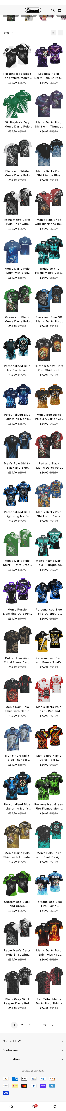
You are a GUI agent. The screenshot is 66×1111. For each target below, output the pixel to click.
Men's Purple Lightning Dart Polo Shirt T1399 (17, 612)
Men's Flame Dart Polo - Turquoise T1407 (49, 563)
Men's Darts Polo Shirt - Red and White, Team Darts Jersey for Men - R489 (49, 709)
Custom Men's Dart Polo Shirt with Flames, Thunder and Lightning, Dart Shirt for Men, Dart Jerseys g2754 (49, 368)
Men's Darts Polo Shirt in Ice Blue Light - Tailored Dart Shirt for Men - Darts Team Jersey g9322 (48, 173)
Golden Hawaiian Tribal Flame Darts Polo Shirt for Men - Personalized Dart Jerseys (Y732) (17, 660)
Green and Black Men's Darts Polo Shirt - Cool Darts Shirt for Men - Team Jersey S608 (17, 319)
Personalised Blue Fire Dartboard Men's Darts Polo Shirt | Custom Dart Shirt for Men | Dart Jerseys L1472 (48, 612)
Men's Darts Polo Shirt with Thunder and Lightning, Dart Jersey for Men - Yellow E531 (17, 855)
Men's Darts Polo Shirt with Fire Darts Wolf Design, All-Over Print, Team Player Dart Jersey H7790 (49, 953)
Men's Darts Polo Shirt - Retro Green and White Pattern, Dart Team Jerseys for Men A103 (17, 563)
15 (44, 1025)
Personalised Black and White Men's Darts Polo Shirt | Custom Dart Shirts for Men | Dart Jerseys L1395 (17, 76)
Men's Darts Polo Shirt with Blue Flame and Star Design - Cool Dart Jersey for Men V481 (17, 271)
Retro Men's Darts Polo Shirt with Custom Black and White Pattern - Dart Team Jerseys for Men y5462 (17, 222)
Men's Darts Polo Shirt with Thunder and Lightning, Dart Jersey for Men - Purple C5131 (49, 125)
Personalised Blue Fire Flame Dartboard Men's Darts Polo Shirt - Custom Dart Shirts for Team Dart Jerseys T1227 (49, 904)
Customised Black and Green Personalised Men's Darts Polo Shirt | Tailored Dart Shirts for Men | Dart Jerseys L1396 (17, 904)
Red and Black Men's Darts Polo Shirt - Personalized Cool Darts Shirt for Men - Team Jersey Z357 (49, 466)
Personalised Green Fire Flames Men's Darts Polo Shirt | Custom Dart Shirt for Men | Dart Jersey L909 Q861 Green (48, 807)
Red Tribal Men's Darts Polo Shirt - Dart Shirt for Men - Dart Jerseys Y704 (48, 1001)
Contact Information (15, 1068)
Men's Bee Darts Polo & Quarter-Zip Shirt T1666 (49, 417)
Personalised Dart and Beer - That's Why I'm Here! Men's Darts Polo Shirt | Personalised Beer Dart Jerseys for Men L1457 (48, 660)
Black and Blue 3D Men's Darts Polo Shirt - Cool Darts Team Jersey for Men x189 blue (49, 319)
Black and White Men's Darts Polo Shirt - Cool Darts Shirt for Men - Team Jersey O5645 (17, 173)
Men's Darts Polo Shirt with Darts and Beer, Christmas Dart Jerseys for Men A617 (48, 514)
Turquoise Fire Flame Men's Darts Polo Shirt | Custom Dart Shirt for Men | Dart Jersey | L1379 (48, 271)
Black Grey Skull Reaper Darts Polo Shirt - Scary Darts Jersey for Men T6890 (17, 1001)
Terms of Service (13, 1073)
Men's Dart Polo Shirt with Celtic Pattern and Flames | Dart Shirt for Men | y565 (17, 709)
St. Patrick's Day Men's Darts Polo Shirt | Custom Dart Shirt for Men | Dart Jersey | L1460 (17, 125)
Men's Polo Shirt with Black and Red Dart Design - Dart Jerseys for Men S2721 (49, 222)
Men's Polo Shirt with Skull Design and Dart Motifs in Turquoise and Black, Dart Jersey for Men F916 (48, 855)
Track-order (10, 1064)
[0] (33, 1106)
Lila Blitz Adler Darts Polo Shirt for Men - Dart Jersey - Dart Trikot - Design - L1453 (48, 76)
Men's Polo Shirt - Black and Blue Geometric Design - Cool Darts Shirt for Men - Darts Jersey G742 (17, 466)
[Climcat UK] (33, 10)
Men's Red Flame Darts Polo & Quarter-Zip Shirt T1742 (49, 758)
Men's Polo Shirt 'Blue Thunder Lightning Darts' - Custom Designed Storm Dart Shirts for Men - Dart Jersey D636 (17, 758)
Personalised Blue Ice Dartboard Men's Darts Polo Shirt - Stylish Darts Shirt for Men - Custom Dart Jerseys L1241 (17, 368)
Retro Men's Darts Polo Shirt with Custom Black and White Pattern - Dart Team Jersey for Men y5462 (17, 953)
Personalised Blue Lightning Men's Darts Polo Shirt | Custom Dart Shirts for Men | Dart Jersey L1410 (17, 417)
